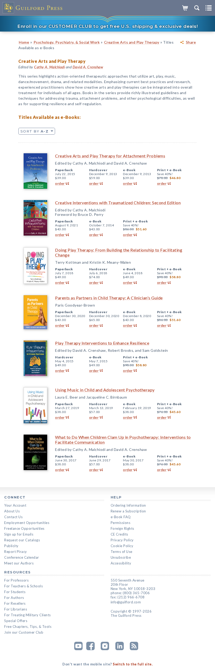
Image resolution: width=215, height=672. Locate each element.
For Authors (14, 597)
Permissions (121, 523)
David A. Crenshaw (88, 67)
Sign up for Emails (18, 534)
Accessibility (121, 563)
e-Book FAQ (121, 517)
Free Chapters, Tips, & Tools (27, 626)
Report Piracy (15, 551)
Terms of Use (121, 551)
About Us (12, 511)
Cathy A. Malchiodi (49, 67)
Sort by (34, 131)
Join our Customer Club (23, 632)
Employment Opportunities (26, 523)
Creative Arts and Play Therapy (131, 42)
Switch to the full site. (133, 664)
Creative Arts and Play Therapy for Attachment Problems (110, 155)
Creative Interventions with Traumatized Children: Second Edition (118, 202)
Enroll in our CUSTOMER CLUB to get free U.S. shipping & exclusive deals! (107, 26)
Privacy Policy (122, 540)
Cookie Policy (122, 546)
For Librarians (15, 609)
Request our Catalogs (22, 540)
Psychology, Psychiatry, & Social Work (67, 42)
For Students (14, 592)
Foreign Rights (122, 528)
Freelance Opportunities (24, 528)
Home (24, 42)
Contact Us (13, 517)
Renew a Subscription (128, 511)
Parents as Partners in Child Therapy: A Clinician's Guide (109, 297)
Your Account (15, 505)
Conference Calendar (21, 557)
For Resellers (15, 603)
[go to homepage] (33, 8)
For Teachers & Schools (23, 586)
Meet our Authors (19, 563)
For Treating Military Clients (27, 615)
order (60, 183)
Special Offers (15, 621)
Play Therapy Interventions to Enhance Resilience (102, 342)
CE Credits (119, 534)
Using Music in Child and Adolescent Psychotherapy (105, 389)
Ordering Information (128, 505)
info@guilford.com (126, 602)
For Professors (16, 580)
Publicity (11, 546)
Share (191, 42)
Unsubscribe (121, 557)
